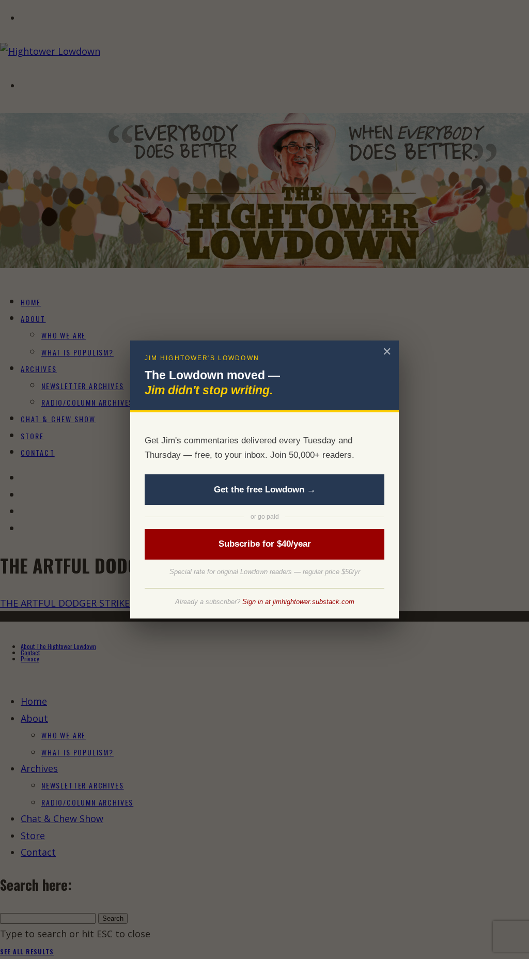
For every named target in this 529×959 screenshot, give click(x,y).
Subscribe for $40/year (265, 544)
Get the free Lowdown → (265, 489)
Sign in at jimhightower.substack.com (298, 602)
